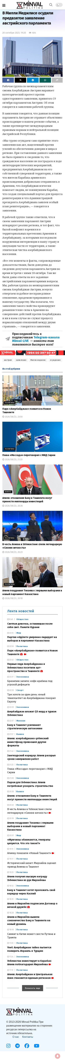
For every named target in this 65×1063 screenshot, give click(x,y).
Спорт (20, 690)
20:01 (11, 835)
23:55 (11, 633)
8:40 (11, 619)
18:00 (11, 930)
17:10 (11, 970)
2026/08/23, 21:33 (13, 459)
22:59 (11, 690)
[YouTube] (36, 1045)
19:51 (11, 849)
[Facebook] (26, 1045)
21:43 (11, 751)
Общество (22, 619)
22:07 (11, 721)
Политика (10, 403)
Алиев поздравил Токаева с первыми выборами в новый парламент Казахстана (30, 826)
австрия (8, 360)
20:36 (11, 791)
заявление (21, 360)
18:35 (11, 899)
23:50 (11, 646)
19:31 (11, 859)
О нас (15, 1037)
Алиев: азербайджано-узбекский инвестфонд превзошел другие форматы (28, 742)
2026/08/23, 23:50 (13, 416)
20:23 (11, 805)
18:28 (11, 913)
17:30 (11, 943)
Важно (8, 492)
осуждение (55, 360)
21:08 (11, 778)
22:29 (11, 707)
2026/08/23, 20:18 (13, 598)
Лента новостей (20, 611)
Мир (18, 633)
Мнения (20, 721)
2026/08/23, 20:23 (13, 552)
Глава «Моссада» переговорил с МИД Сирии (28, 455)
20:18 (11, 818)
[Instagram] (8, 1045)
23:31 (11, 677)
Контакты (27, 1037)
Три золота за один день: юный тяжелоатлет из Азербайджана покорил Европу (31, 698)
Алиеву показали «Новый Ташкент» (29, 853)
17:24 (11, 957)
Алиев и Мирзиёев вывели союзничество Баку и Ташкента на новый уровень (28, 920)
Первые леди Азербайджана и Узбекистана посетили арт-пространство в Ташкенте (26, 667)
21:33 (11, 765)
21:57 (11, 734)
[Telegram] (17, 1045)
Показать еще (32, 988)
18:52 (11, 886)
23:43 (11, 660)
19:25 (11, 872)
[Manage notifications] (57, 1056)
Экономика (22, 677)
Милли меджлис (38, 360)
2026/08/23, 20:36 (13, 505)
